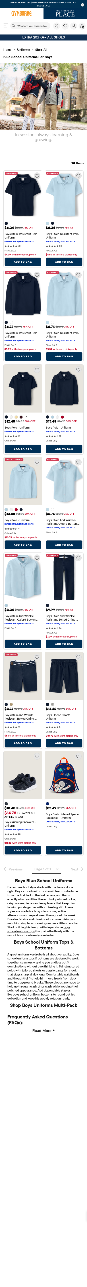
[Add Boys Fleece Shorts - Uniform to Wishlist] (78, 657)
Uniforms (23, 50)
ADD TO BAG (23, 261)
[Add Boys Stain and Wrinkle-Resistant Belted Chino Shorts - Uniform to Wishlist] (37, 657)
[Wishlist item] (66, 28)
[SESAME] (11, 704)
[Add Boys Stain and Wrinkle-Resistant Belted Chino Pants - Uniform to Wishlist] (78, 557)
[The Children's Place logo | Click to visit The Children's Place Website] (65, 13)
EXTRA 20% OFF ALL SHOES (43, 37)
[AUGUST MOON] (16, 417)
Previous (16, 869)
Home (7, 50)
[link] (56, 26)
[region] (43, 4)
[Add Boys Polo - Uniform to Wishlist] (37, 369)
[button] (65, 26)
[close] (82, 5)
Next (74, 869)
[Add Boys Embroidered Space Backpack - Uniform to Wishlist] (78, 756)
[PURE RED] (62, 417)
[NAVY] (6, 803)
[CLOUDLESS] (47, 223)
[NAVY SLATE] (6, 223)
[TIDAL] (47, 803)
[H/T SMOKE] (52, 704)
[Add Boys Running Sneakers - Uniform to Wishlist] (37, 756)
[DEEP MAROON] (21, 417)
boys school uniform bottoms (32, 994)
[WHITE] (11, 322)
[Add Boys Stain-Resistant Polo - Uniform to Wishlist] (37, 175)
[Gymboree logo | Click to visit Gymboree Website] (22, 13)
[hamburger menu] (6, 26)
